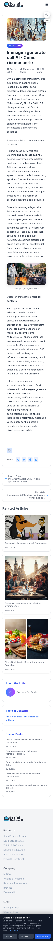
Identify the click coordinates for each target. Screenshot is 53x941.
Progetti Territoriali (13, 859)
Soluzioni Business (13, 854)
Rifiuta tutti (10, 936)
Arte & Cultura (15, 46)
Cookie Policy (10, 912)
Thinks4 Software (13, 845)
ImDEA (7, 874)
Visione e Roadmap (13, 878)
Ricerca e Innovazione (15, 883)
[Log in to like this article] (9, 450)
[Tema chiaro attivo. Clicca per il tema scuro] (46, 14)
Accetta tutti (42, 936)
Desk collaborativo (13, 840)
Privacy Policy (11, 907)
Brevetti (7, 887)
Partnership (9, 892)
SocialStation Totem (14, 836)
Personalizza (26, 936)
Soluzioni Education (14, 849)
